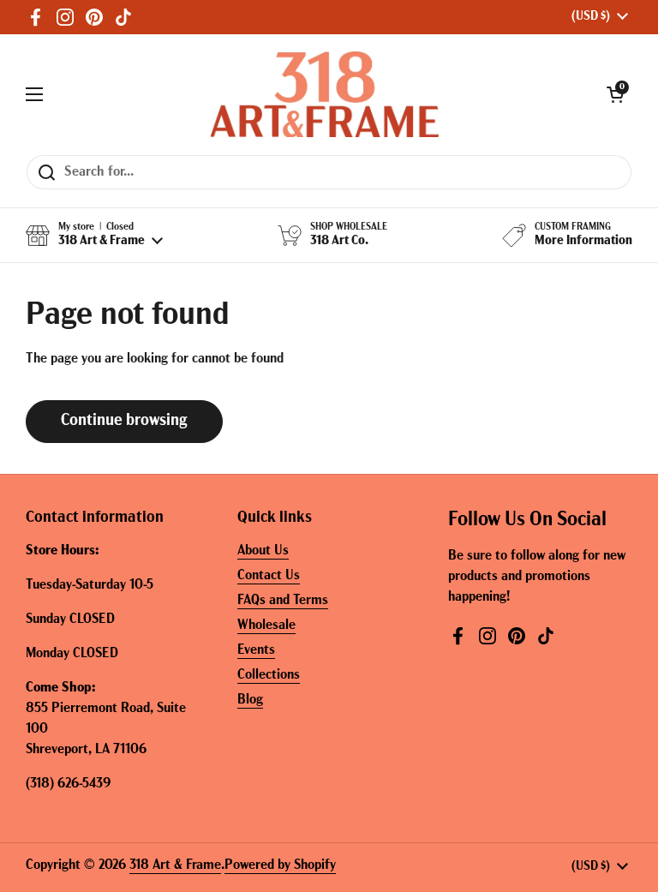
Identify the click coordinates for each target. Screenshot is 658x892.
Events (256, 650)
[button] (615, 94)
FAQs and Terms (282, 601)
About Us (263, 551)
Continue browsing (124, 421)
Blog (250, 700)
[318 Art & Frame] (325, 94)
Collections (268, 675)
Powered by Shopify (280, 865)
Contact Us (268, 576)
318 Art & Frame (175, 865)
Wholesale (266, 625)
